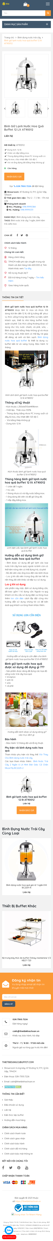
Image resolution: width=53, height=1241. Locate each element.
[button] (48, 13)
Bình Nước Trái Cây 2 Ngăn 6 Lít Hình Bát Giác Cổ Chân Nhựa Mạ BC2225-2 (26, 764)
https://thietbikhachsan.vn (28, 1201)
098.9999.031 (9, 1237)
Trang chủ (9, 37)
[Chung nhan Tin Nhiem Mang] (26, 1214)
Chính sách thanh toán (15, 1133)
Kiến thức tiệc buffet (14, 1115)
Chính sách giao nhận (14, 1138)
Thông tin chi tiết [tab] (13, 297)
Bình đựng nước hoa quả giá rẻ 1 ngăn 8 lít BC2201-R (26, 886)
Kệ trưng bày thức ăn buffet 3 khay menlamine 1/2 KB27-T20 (26, 959)
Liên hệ (7, 1110)
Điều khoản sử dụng (14, 1105)
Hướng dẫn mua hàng (14, 1120)
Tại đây (27, 268)
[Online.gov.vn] (26, 1207)
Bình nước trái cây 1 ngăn (23, 220)
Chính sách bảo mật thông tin (18, 1153)
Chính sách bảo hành (14, 1143)
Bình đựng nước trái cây (29, 37)
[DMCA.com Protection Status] (13, 1086)
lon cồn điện (17, 598)
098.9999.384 (29, 206)
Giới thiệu (8, 1099)
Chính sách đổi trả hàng (15, 1148)
